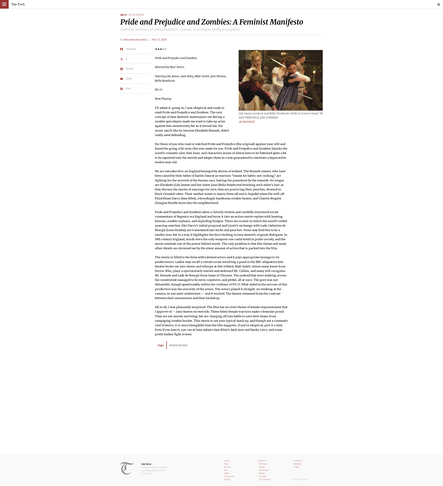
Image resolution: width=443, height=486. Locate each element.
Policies (262, 467)
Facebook (297, 463)
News (226, 463)
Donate (262, 473)
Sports (226, 473)
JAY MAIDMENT (247, 121)
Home (226, 460)
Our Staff (262, 476)
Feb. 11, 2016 (159, 39)
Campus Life (229, 476)
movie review (136, 14)
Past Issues (263, 463)
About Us (262, 460)
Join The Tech (264, 479)
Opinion (227, 467)
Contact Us (297, 460)
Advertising (263, 470)
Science (227, 479)
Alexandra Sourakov (135, 39)
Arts (123, 14)
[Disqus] (221, 401)
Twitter (296, 467)
